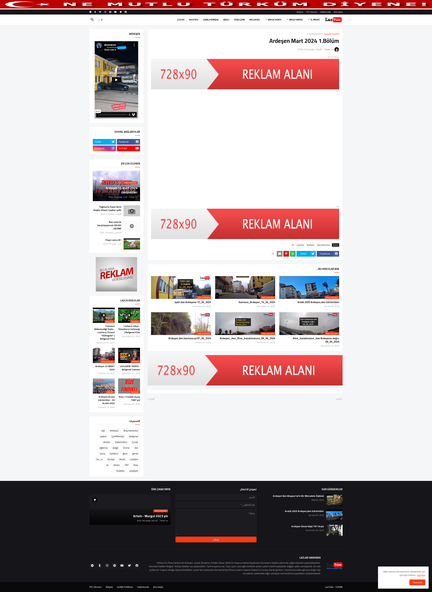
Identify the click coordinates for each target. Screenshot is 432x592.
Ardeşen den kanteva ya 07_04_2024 (189, 338)
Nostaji (193, 19)
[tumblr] (95, 12)
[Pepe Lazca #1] (132, 243)
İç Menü (315, 19)
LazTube (421, 575)
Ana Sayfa (338, 12)
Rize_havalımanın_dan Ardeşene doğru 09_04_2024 (316, 340)
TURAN (339, 587)
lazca (102, 453)
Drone (126, 448)
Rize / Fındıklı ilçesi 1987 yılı (129, 398)
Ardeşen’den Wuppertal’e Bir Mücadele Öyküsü (298, 496)
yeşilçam (133, 471)
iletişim (299, 12)
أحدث (338, 399)
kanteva (114, 453)
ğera (125, 453)
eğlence (104, 448)
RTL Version (311, 12)
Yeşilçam (239, 19)
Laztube (300, 245)
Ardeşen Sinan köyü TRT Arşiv (307, 526)
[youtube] (115, 12)
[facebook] (126, 12)
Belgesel (254, 19)
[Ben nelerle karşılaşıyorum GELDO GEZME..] (132, 226)
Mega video (274, 19)
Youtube (120, 471)
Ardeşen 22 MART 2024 (105, 368)
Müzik (122, 459)
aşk (103, 430)
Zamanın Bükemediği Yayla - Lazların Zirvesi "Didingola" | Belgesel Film (104, 333)
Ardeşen (310, 245)
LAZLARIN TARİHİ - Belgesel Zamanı (130, 368)
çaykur (103, 436)
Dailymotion (121, 442)
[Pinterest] (286, 254)
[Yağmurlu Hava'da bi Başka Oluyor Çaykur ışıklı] (132, 210)
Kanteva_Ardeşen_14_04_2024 (257, 302)
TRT (127, 465)
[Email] (279, 254)
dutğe (115, 448)
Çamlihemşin (211, 19)
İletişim (109, 587)
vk (293, 245)
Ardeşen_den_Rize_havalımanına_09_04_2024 (247, 338)
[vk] (100, 12)
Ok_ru (99, 459)
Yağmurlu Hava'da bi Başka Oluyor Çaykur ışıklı (107, 208)
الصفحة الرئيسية (331, 34)
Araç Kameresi (314, 34)
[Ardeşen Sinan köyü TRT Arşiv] (334, 530)
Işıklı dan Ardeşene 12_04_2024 (193, 302)
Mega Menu (296, 19)
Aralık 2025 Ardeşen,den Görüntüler (318, 302)
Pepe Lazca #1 (113, 240)
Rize (135, 465)
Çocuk (180, 19)
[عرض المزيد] (273, 254)
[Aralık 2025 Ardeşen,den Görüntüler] (334, 515)
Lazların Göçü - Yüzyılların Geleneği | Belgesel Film (129, 329)
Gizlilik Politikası (125, 587)
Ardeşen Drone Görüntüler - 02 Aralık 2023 (106, 400)
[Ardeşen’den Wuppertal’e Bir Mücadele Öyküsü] (334, 499)
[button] (100, 19)
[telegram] (90, 12)
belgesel (133, 436)
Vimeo (116, 465)
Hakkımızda (325, 12)
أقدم (152, 399)
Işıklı (226, 19)
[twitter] (121, 12)
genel (135, 453)
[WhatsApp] (293, 254)
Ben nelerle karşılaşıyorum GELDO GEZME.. (109, 225)
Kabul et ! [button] (417, 582)
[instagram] (105, 12)
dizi (136, 448)
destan (106, 442)
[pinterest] (110, 12)
